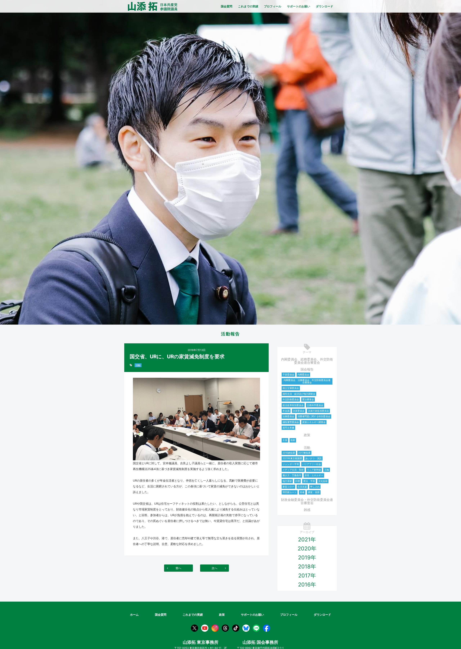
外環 (297, 481)
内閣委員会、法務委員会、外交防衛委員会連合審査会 (307, 381)
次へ (214, 568)
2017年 (307, 575)
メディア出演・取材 (293, 469)
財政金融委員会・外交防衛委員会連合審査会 (307, 501)
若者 (302, 492)
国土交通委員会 (291, 388)
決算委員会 (299, 410)
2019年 (307, 557)
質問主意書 (288, 427)
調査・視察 (314, 492)
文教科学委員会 (315, 405)
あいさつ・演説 (313, 458)
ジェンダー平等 (291, 464)
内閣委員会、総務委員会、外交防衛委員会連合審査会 (307, 360)
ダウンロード (324, 6)
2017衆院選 (304, 452)
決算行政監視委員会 (318, 410)
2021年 (307, 539)
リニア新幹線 (314, 469)
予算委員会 (288, 374)
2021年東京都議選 (292, 458)
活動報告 (230, 334)
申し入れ (315, 486)
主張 (285, 440)
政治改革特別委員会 (293, 405)
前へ (178, 568)
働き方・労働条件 (292, 475)
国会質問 (226, 6)
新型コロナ (288, 486)
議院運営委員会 (291, 422)
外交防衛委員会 (291, 399)
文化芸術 (323, 481)
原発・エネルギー (314, 475)
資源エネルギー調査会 (314, 422)
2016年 (307, 584)
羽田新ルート (290, 492)
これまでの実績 (248, 6)
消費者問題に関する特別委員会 (313, 416)
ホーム (134, 614)
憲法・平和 (309, 481)
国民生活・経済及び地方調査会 (299, 393)
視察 (292, 440)
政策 (307, 435)
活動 (138, 365)
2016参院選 (289, 452)
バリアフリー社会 (311, 464)
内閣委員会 (303, 374)
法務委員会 (288, 416)
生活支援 (302, 486)
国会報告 (307, 369)
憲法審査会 (308, 399)
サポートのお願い (298, 6)
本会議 (286, 410)
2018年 (307, 566)
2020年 (307, 548)
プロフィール (272, 6)
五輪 (326, 469)
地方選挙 (287, 481)
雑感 (307, 510)
